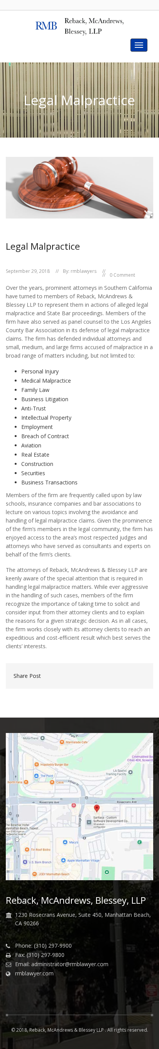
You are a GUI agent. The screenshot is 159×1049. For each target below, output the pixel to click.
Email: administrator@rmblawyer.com (61, 964)
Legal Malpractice (43, 246)
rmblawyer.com (34, 973)
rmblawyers (83, 271)
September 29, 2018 (28, 271)
